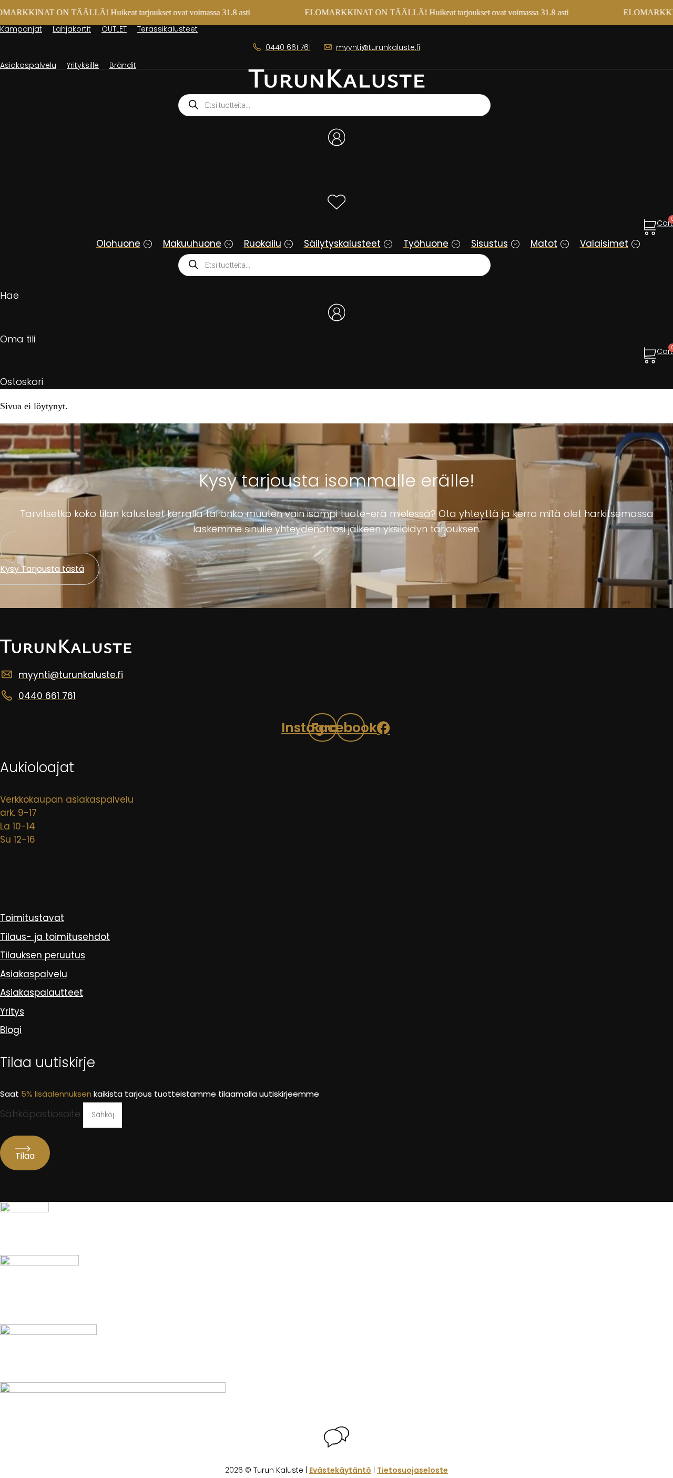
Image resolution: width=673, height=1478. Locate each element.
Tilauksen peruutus (42, 955)
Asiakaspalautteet (41, 992)
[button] (147, 244)
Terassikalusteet (167, 29)
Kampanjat (21, 29)
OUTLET (114, 29)
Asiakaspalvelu (28, 65)
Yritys (12, 1011)
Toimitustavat (32, 918)
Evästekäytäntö (340, 1470)
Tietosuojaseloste (412, 1470)
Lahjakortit (72, 29)
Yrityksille (83, 65)
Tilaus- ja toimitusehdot (55, 936)
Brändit (122, 65)
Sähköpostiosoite (41, 1113)
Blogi (11, 1030)
